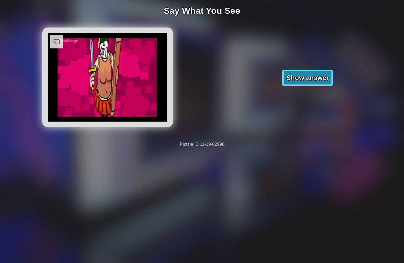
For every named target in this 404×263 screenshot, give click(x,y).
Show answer (307, 77)
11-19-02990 (212, 144)
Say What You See (202, 11)
